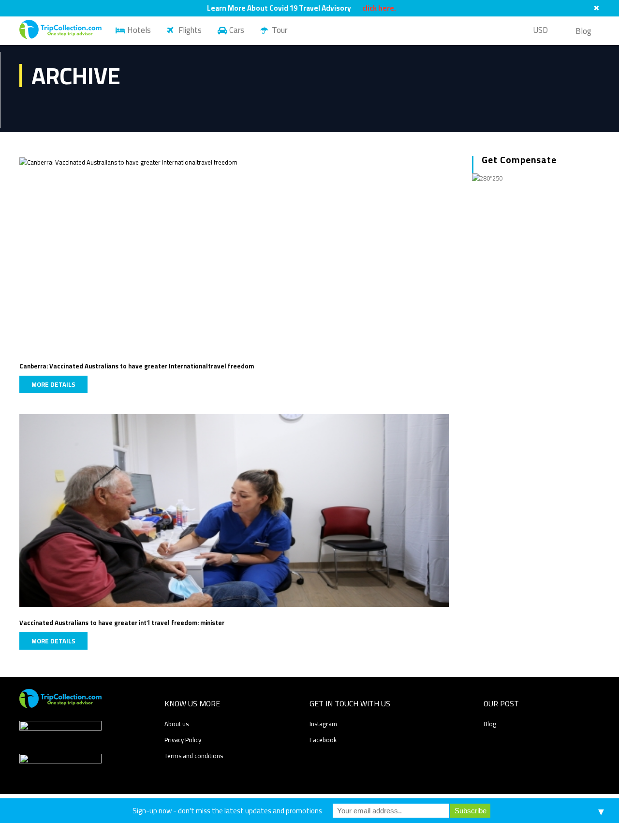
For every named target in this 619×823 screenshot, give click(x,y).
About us (176, 724)
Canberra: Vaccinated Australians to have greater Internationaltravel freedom (136, 366)
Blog (583, 31)
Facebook (323, 740)
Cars (236, 30)
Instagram (323, 724)
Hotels (139, 30)
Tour (279, 30)
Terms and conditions (193, 756)
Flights (190, 30)
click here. (379, 8)
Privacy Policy (182, 740)
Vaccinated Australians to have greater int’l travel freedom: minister (121, 622)
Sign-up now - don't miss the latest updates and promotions (227, 811)
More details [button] (53, 384)
